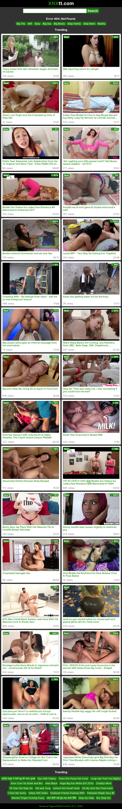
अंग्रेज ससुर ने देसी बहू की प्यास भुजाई (18, 778)
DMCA (60, 806)
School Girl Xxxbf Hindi (66, 788)
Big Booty (59, 23)
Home (42, 806)
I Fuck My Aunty (17, 793)
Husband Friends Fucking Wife (67, 793)
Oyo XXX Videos (47, 778)
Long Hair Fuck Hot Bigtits (106, 778)
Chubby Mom (103, 783)
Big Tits (21, 23)
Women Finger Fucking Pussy (28, 797)
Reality (101, 23)
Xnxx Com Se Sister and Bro (27, 783)
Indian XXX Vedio (38, 793)
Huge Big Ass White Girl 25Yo (76, 783)
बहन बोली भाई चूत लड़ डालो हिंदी (61, 797)
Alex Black (51, 783)
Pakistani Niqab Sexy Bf (100, 793)
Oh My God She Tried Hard (97, 788)
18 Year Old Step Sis (21, 788)
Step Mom (89, 23)
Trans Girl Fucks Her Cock (73, 778)
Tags (51, 806)
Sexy (37, 23)
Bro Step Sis (103, 797)
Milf (30, 23)
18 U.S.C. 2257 (74, 806)
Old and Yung (42, 788)
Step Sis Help (86, 797)
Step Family (74, 23)
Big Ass (47, 23)
